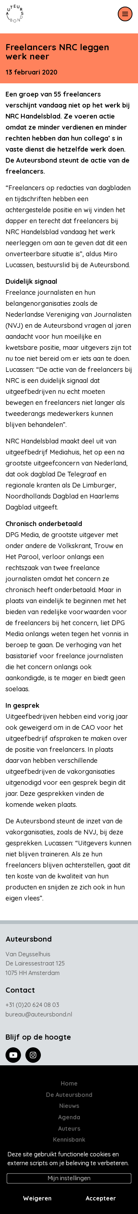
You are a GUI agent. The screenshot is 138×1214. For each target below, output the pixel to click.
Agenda (69, 1117)
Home (69, 1083)
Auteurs (69, 1128)
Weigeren (37, 1198)
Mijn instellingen (69, 1178)
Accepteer (101, 1198)
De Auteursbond (69, 1094)
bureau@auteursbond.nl (39, 1014)
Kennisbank (69, 1139)
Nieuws (69, 1105)
